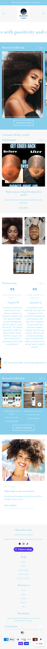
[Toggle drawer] (3, 13)
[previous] (3, 3)
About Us (23, 602)
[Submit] (32, 505)
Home (23, 590)
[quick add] (18, 404)
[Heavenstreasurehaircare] (23, 13)
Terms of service (23, 578)
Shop (23, 562)
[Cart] (43, 13)
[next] (44, 3)
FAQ (23, 607)
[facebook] (20, 543)
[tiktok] (27, 543)
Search (23, 566)
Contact (23, 598)
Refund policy (24, 570)
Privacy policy (23, 574)
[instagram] (23, 543)
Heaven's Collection (13, 47)
